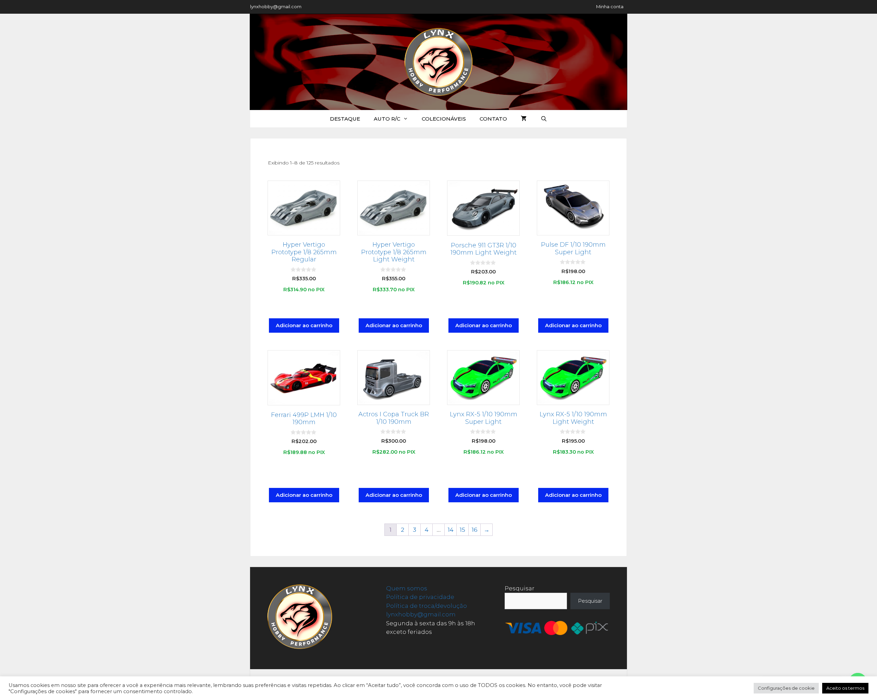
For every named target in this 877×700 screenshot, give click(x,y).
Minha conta (609, 6)
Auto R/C (387, 118)
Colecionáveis (444, 118)
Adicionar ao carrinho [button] (304, 325)
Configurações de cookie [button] (786, 688)
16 (475, 529)
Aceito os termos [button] (845, 688)
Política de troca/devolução (426, 605)
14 (451, 529)
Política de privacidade (420, 596)
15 (462, 529)
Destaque (345, 118)
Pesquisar (519, 588)
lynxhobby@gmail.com (275, 6)
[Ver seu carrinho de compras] (523, 118)
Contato (493, 118)
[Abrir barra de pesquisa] (543, 118)
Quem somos (406, 588)
